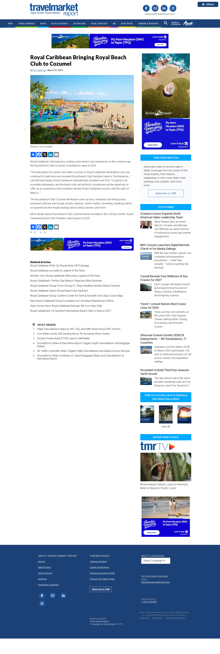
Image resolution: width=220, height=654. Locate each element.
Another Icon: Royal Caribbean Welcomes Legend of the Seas (65, 275)
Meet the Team (44, 567)
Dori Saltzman (39, 70)
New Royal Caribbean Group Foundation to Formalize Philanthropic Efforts (72, 300)
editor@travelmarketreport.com (155, 582)
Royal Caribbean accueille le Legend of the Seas (57, 270)
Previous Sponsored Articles (102, 573)
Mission (41, 561)
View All (166, 426)
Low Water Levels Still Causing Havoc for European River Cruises (73, 333)
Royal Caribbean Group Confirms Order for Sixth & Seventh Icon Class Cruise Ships (76, 295)
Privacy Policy (158, 618)
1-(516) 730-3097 (149, 602)
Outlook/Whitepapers (99, 567)
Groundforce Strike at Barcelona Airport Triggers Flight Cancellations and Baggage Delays (83, 345)
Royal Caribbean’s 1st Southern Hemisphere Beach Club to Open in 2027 (70, 310)
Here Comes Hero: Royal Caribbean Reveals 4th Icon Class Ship (66, 305)
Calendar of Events (98, 561)
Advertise (42, 579)
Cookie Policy (144, 618)
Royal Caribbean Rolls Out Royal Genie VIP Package (59, 265)
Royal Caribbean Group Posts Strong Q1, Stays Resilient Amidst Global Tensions (75, 285)
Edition (210, 4)
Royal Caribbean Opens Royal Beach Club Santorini (59, 290)
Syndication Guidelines (48, 584)
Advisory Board (45, 573)
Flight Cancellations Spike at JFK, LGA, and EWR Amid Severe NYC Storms (78, 329)
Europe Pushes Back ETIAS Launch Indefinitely (63, 338)
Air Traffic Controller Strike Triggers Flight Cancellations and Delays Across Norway (83, 350)
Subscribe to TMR (166, 193)
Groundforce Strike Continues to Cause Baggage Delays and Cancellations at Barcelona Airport (80, 357)
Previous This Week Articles (102, 579)
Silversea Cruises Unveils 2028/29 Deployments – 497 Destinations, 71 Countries (163, 338)
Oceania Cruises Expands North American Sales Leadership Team (161, 215)
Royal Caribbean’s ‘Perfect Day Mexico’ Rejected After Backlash (66, 280)
